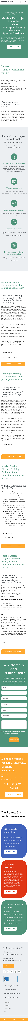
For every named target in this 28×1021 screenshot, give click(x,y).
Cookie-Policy (7, 1008)
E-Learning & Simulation (11, 986)
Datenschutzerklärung (13, 731)
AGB (5, 1011)
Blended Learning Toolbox (12, 993)
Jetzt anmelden (14, 46)
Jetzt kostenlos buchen (13, 364)
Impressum (7, 1002)
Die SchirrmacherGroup (11, 997)
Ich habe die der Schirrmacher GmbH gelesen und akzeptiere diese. (14, 732)
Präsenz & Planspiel (10, 990)
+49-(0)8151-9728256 (9, 958)
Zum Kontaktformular (14, 794)
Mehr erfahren (10, 851)
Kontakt (8, 965)
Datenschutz (7, 1005)
